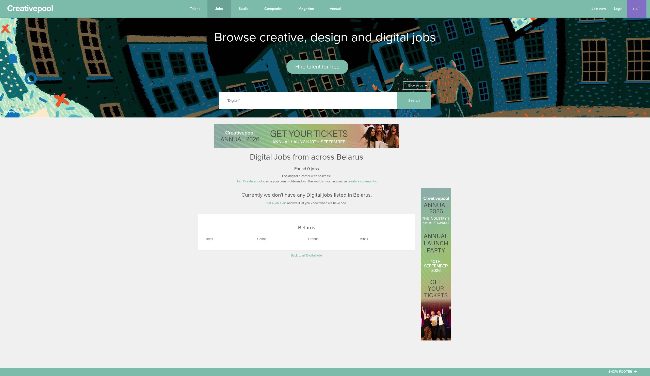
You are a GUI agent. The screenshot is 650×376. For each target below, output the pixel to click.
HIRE (637, 9)
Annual (335, 9)
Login (618, 9)
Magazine (306, 9)
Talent (195, 9)
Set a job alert (276, 203)
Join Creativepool (249, 181)
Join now (599, 9)
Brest (209, 239)
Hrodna (313, 239)
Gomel (262, 239)
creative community (362, 181)
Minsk (364, 239)
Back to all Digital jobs (306, 255)
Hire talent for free (317, 66)
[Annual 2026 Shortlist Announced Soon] (306, 136)
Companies (273, 9)
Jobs (219, 9)
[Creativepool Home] (30, 10)
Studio (244, 9)
